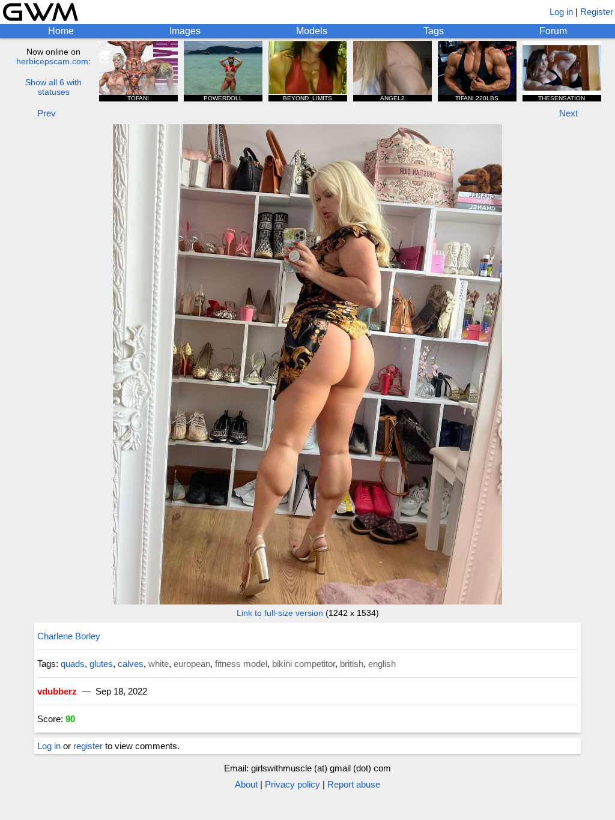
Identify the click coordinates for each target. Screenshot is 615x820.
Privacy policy (292, 784)
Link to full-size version (280, 613)
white (158, 664)
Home (61, 31)
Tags (433, 31)
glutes (101, 664)
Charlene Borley (68, 636)
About (246, 784)
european (192, 664)
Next (568, 113)
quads (73, 664)
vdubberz (57, 691)
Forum (553, 31)
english (382, 664)
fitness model (241, 664)
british (351, 664)
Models (311, 31)
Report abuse (353, 784)
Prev (46, 113)
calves (131, 664)
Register (596, 12)
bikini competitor (303, 664)
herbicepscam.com (52, 61)
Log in (561, 12)
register (88, 746)
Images (185, 31)
